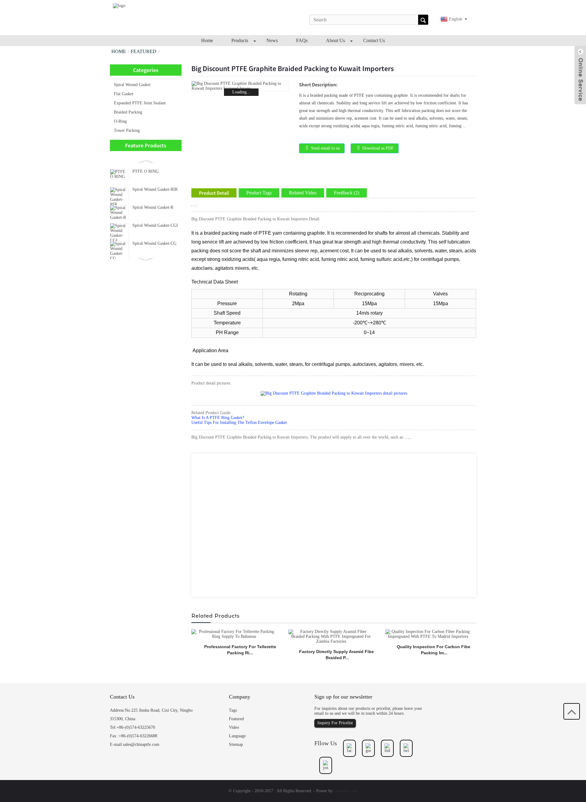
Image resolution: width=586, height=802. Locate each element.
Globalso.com (346, 791)
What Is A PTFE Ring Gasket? (217, 417)
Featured (143, 51)
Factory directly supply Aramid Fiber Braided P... (337, 654)
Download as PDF (378, 148)
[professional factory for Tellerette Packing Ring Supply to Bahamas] (234, 633)
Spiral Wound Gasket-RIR (155, 189)
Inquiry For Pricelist (335, 723)
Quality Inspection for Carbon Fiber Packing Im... (434, 649)
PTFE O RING (145, 171)
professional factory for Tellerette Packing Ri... (240, 649)
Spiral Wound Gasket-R (152, 207)
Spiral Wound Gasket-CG (154, 243)
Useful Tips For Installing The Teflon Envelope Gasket (239, 422)
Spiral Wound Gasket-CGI (155, 225)
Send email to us (325, 148)
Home (118, 51)
